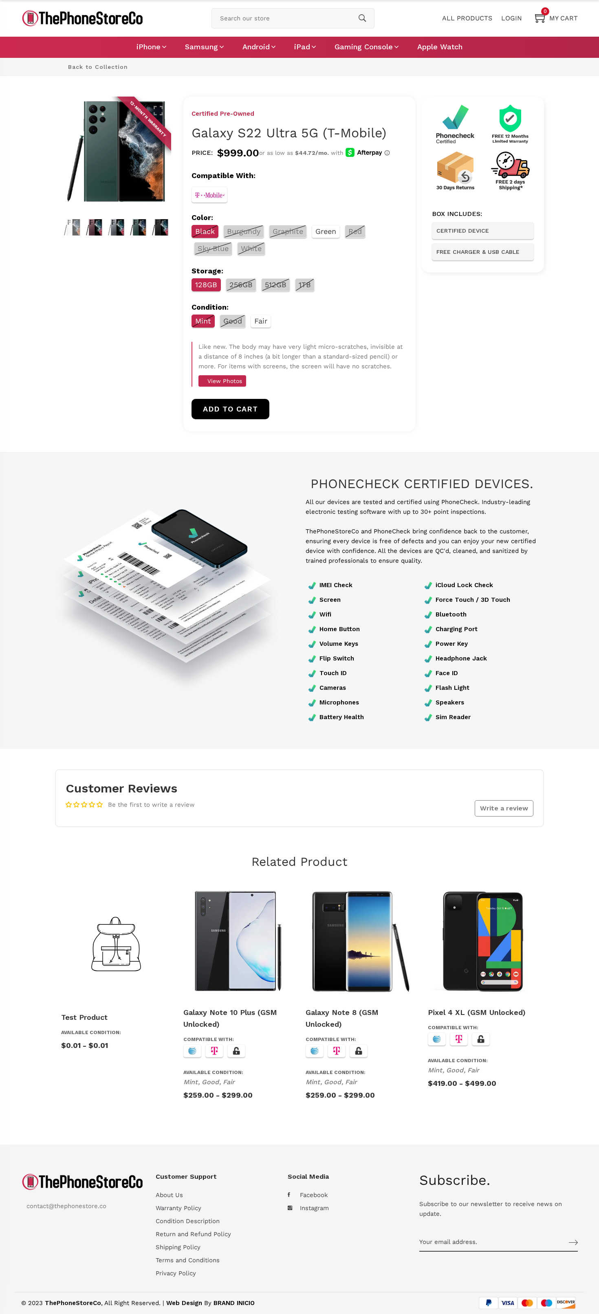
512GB (275, 284)
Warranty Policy (178, 1208)
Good (232, 321)
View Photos (223, 381)
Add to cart (230, 409)
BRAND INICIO (234, 1303)
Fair (260, 321)
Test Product (84, 1017)
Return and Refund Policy (193, 1234)
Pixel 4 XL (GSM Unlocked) (477, 1012)
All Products (467, 18)
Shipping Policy (178, 1247)
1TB (305, 284)
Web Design (184, 1303)
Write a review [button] (504, 808)
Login (511, 18)
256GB (241, 284)
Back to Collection (97, 67)
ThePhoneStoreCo (73, 1303)
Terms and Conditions (188, 1260)
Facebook (314, 1195)
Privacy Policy (176, 1273)
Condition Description (188, 1221)
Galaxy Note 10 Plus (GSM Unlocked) (230, 1018)
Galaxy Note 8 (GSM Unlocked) (342, 1018)
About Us (169, 1195)
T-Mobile (209, 194)
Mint (203, 321)
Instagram (314, 1208)
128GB (206, 284)
